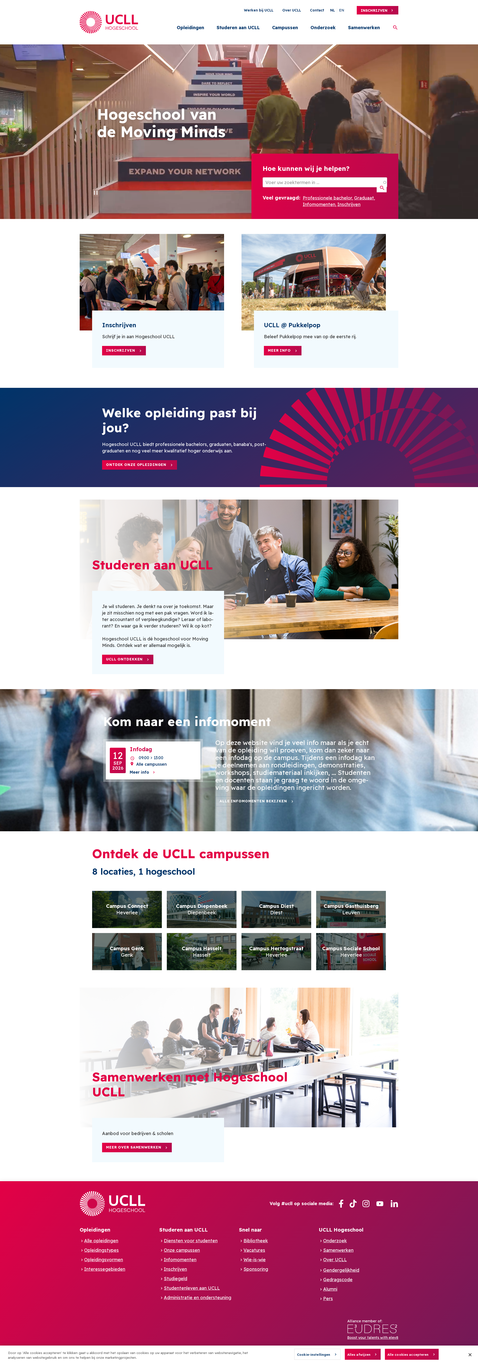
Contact (317, 10)
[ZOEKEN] (382, 188)
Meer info (279, 350)
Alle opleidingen (101, 1241)
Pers (328, 1298)
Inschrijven (374, 10)
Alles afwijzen (359, 1355)
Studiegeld (175, 1278)
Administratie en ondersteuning (197, 1297)
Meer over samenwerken (133, 1147)
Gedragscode (338, 1279)
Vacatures (254, 1250)
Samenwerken (364, 27)
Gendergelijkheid (341, 1270)
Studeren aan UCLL (238, 27)
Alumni (330, 1289)
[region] (239, 1355)
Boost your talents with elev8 (372, 1337)
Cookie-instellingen (313, 1355)
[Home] (109, 22)
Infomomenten (319, 204)
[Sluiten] (470, 1354)
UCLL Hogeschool (341, 1230)
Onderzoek (323, 27)
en (341, 10)
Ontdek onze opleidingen (136, 464)
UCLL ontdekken (124, 659)
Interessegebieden (104, 1269)
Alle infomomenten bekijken (253, 801)
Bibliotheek (255, 1241)
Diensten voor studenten (191, 1241)
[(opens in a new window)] (341, 1204)
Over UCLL (291, 10)
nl (332, 10)
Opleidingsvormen (103, 1259)
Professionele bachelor (327, 198)
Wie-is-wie (254, 1259)
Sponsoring (255, 1269)
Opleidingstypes (101, 1250)
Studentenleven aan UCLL (192, 1288)
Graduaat (364, 198)
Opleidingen (190, 27)
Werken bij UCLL (258, 10)
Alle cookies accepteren (408, 1355)
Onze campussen (182, 1250)
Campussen (285, 27)
